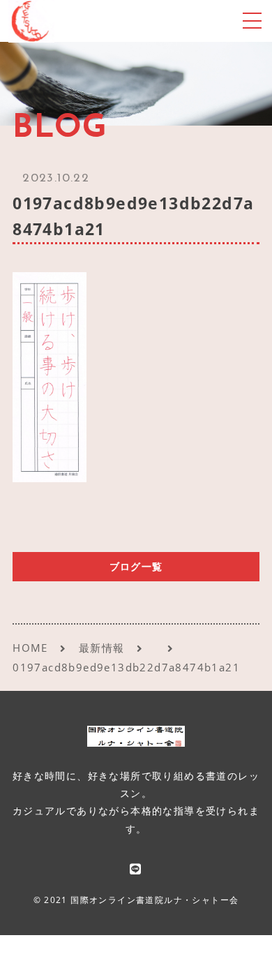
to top (244, 952)
